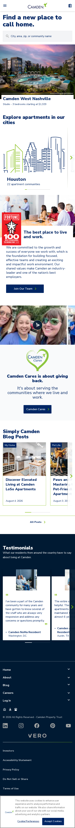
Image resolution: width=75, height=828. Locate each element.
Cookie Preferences (28, 821)
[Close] (69, 801)
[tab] (13, 93)
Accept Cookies (53, 821)
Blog (6, 685)
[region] (37, 812)
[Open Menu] (5, 5)
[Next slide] (71, 157)
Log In (7, 701)
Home (7, 670)
